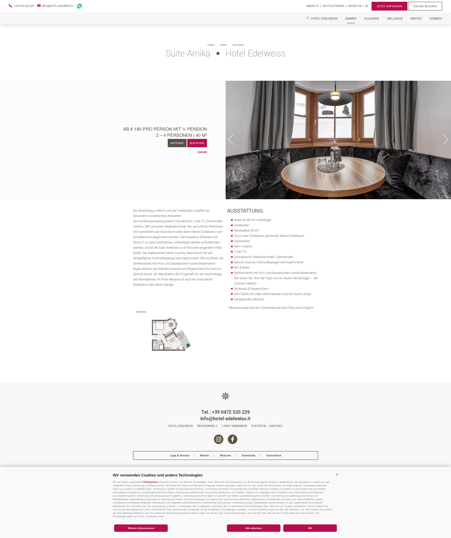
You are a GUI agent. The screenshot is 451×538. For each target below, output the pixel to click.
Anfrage (177, 143)
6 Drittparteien (150, 482)
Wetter (204, 455)
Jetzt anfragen (389, 6)
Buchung (197, 143)
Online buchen (425, 6)
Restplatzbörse (334, 6)
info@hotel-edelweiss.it (225, 418)
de (366, 6)
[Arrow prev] (231, 139)
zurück (202, 152)
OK (310, 528)
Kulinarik (371, 18)
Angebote (312, 6)
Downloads (248, 455)
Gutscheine (273, 455)
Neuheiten (355, 6)
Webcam (225, 455)
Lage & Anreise (179, 455)
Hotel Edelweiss (324, 18)
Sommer (436, 18)
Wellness (395, 18)
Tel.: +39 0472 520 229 (225, 412)
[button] (336, 474)
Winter (416, 18)
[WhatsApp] (79, 6)
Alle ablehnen (253, 528)
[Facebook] (232, 439)
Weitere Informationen (141, 528)
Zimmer (350, 18)
